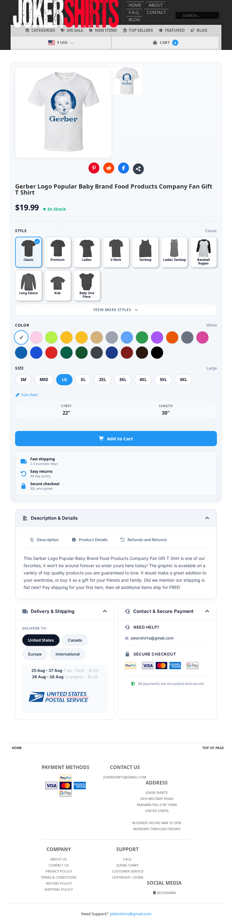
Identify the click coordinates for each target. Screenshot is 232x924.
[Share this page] (138, 168)
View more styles (112, 309)
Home (135, 5)
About (156, 5)
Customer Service (127, 871)
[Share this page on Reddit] (108, 168)
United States (41, 640)
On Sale (75, 30)
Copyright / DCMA (127, 877)
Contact (156, 12)
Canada (75, 640)
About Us (58, 859)
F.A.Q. (134, 12)
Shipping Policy (58, 889)
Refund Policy (59, 883)
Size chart (29, 394)
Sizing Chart (127, 865)
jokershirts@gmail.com (152, 638)
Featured (175, 30)
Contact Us (59, 865)
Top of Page (213, 747)
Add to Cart (120, 439)
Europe (35, 654)
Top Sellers (141, 30)
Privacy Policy (59, 871)
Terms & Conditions (58, 877)
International (67, 654)
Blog (134, 19)
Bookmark (166, 892)
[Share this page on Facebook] (123, 168)
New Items (106, 30)
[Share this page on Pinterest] (94, 168)
